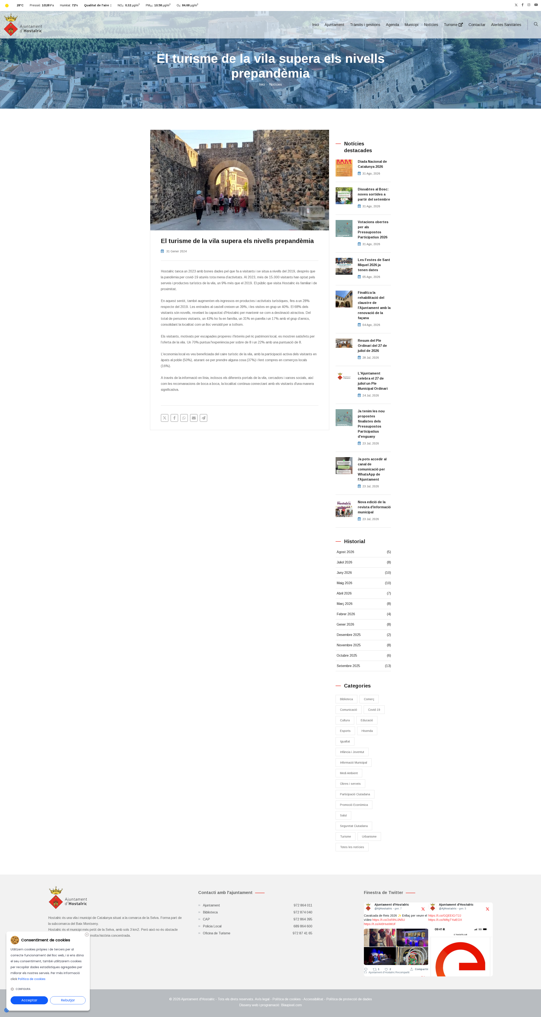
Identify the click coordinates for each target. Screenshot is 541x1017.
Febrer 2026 (364, 614)
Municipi (411, 25)
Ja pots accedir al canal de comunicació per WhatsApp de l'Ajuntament (372, 469)
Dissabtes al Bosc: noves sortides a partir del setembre (374, 194)
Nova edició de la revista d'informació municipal (374, 507)
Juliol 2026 (364, 562)
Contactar (477, 25)
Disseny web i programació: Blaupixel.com (270, 1005)
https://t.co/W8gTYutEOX (445, 919)
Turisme (451, 25)
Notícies (431, 25)
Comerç (369, 699)
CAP (257, 919)
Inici (315, 25)
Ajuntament (334, 25)
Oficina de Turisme (257, 933)
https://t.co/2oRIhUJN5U (388, 919)
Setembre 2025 (364, 666)
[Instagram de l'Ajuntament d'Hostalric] (528, 5)
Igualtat (345, 741)
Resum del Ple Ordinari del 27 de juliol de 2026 (372, 346)
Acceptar (29, 1000)
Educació (367, 720)
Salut (343, 815)
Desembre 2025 (364, 635)
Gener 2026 (364, 624)
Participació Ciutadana (355, 794)
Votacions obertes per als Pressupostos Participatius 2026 (373, 229)
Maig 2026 (364, 583)
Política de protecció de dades (349, 999)
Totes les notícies (352, 847)
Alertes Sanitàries (506, 25)
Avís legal (262, 999)
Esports (345, 731)
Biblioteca (346, 699)
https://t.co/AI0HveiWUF (380, 924)
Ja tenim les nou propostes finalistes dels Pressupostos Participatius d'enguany (371, 423)
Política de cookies (286, 999)
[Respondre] (366, 969)
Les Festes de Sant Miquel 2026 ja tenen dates (374, 265)
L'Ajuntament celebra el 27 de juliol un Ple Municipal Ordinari (373, 381)
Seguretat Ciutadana (354, 826)
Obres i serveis (350, 783)
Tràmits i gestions (365, 25)
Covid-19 (374, 709)
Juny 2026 (364, 572)
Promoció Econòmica (354, 804)
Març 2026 (364, 604)
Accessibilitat (313, 999)
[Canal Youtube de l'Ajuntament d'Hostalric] (536, 5)
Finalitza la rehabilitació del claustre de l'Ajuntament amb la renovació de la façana (374, 305)
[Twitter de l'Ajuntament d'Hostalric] (516, 5)
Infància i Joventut (352, 752)
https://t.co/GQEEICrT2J (444, 915)
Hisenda (367, 731)
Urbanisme (369, 836)
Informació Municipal (353, 762)
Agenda (392, 25)
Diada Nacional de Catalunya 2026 (372, 164)
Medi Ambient (349, 773)
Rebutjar (68, 1000)
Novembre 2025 (364, 645)
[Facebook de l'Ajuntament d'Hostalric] (522, 5)
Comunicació (348, 709)
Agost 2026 (364, 552)
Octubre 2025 (364, 655)
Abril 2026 (364, 593)
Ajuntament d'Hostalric (382, 972)
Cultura (345, 720)
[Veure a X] (423, 908)
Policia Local (257, 926)
